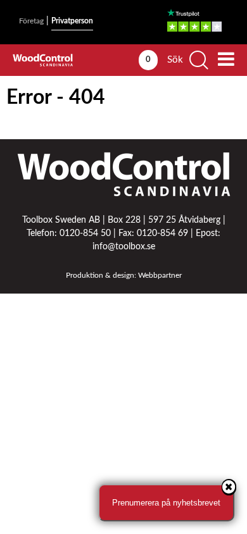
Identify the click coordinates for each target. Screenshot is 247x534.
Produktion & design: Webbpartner (124, 275)
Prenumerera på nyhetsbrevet (166, 502)
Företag (31, 21)
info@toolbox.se (123, 246)
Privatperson (72, 21)
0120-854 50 (85, 233)
